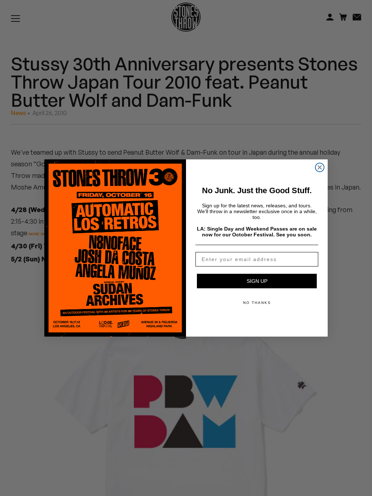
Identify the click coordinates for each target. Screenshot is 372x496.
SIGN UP (257, 281)
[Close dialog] (319, 167)
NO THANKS (257, 303)
